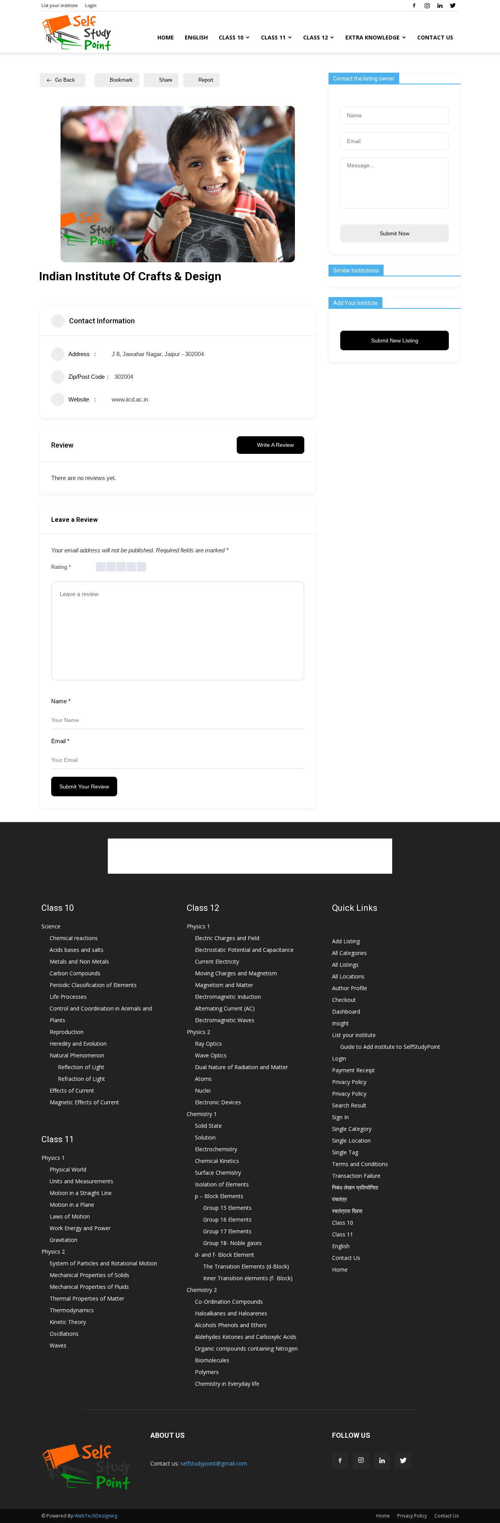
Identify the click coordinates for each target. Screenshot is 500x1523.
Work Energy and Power (80, 1228)
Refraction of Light (81, 1078)
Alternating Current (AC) (225, 1008)
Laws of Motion (70, 1216)
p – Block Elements (219, 1196)
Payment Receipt (353, 1070)
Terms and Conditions (360, 1164)
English (196, 37)
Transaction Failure (356, 1175)
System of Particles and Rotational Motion (103, 1263)
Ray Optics (208, 1043)
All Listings (345, 964)
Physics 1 (53, 1157)
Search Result (349, 1105)
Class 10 (231, 37)
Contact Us (435, 37)
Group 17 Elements (227, 1231)
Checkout (344, 999)
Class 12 (315, 37)
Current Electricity (217, 961)
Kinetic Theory (68, 1322)
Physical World (68, 1169)
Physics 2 (53, 1251)
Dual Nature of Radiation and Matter (241, 1067)
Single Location (351, 1140)
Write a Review (275, 445)
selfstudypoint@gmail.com (213, 1463)
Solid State (208, 1125)
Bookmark (121, 80)
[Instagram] (427, 5)
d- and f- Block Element (224, 1254)
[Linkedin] (440, 5)
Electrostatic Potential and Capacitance (244, 949)
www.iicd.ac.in (130, 399)
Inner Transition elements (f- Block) (248, 1278)
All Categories (349, 953)
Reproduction (67, 1032)
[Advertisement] (250, 856)
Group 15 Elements (227, 1207)
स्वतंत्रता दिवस (347, 1211)
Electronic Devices (218, 1102)
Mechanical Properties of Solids (89, 1275)
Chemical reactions (74, 938)
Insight (340, 1023)
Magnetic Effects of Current (84, 1102)
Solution (205, 1137)
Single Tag (345, 1152)
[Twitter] (453, 5)
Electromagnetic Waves (224, 1020)
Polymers (207, 1372)
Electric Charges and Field (227, 938)
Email (60, 741)
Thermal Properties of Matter (87, 1298)
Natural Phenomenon (77, 1055)
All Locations (348, 976)
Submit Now (394, 233)
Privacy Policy (349, 1082)
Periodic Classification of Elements (93, 985)
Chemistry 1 (202, 1114)
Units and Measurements (81, 1181)
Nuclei (203, 1090)
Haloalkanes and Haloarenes (231, 1313)
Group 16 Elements (227, 1219)
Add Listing (346, 941)
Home (165, 37)
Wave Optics (211, 1055)
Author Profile (349, 988)
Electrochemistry (216, 1149)
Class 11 (273, 37)
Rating (61, 567)
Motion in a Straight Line (81, 1193)
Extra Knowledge (372, 37)
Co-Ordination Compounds (229, 1301)
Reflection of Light (81, 1067)
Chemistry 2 (202, 1290)
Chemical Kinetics (217, 1161)
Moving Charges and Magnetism (236, 973)
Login (90, 5)
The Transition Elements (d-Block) (246, 1266)
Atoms (203, 1078)
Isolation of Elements (222, 1184)
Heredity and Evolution (78, 1043)
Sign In (340, 1117)
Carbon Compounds (75, 973)
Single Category (351, 1128)
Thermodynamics (72, 1310)
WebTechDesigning (96, 1515)
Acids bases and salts (77, 949)
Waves (58, 1345)
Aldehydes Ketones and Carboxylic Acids (245, 1336)
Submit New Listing (394, 340)
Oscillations (64, 1333)
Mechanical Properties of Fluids (89, 1286)
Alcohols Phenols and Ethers (231, 1325)
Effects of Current (72, 1090)
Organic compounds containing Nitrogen (246, 1348)
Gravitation (63, 1239)
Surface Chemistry (218, 1172)
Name (61, 701)
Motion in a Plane (72, 1204)
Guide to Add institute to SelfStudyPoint (390, 1046)
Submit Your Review (84, 786)
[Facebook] (414, 5)
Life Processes (68, 996)
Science (51, 926)
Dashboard (346, 1011)
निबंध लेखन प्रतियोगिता (355, 1187)
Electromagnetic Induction (228, 996)
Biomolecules (212, 1360)
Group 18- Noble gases (232, 1243)
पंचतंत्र (339, 1199)
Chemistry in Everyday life (227, 1383)
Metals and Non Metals (79, 961)
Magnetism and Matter (224, 985)
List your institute (59, 5)
